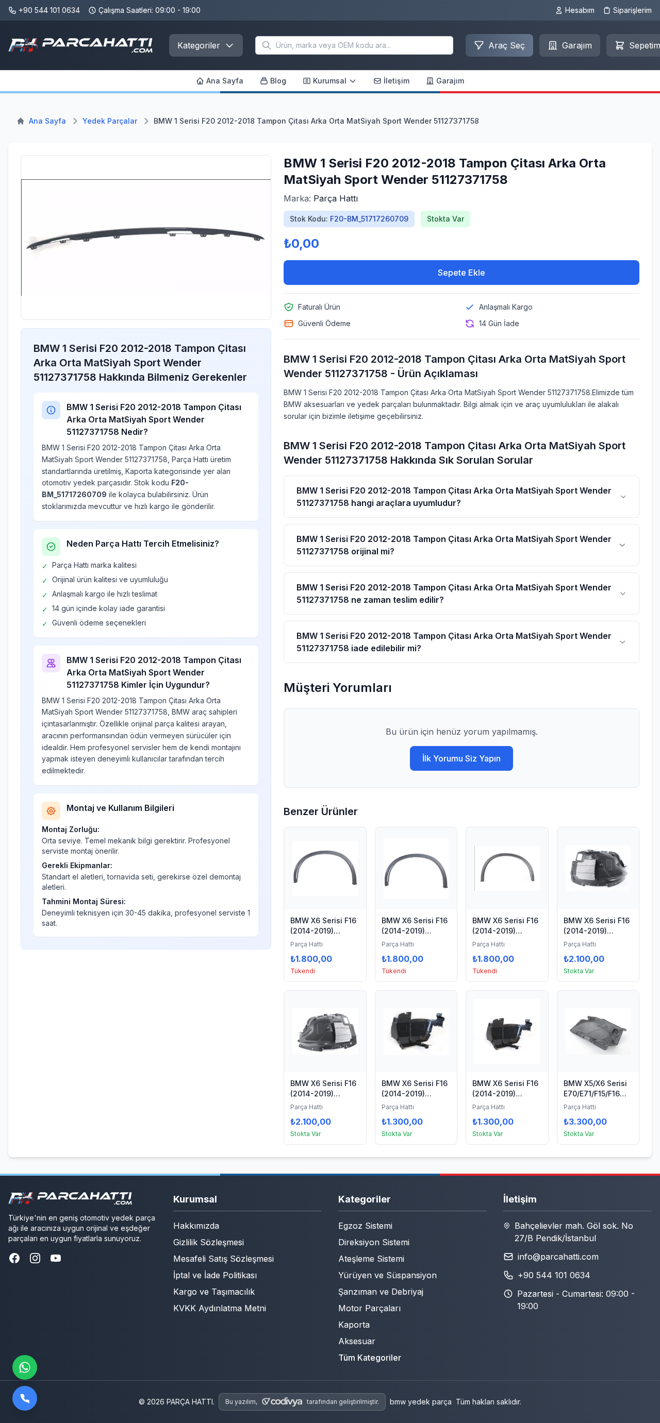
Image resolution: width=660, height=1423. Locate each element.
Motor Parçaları (369, 1308)
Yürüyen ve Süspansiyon (387, 1275)
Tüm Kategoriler (369, 1357)
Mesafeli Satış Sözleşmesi (223, 1258)
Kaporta (354, 1324)
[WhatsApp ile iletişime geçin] (24, 1367)
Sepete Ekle (461, 272)
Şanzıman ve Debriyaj (380, 1291)
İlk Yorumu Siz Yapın (461, 758)
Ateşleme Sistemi (371, 1258)
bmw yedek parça (421, 1401)
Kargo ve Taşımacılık (214, 1291)
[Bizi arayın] (24, 1398)
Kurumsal (329, 80)
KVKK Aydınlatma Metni (219, 1308)
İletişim (396, 80)
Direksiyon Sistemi (373, 1242)
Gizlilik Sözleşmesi (208, 1242)
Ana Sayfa (224, 80)
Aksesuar (356, 1341)
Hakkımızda (196, 1226)
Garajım (450, 80)
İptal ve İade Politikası (215, 1275)
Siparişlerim (632, 10)
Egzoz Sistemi (365, 1226)
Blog (278, 80)
